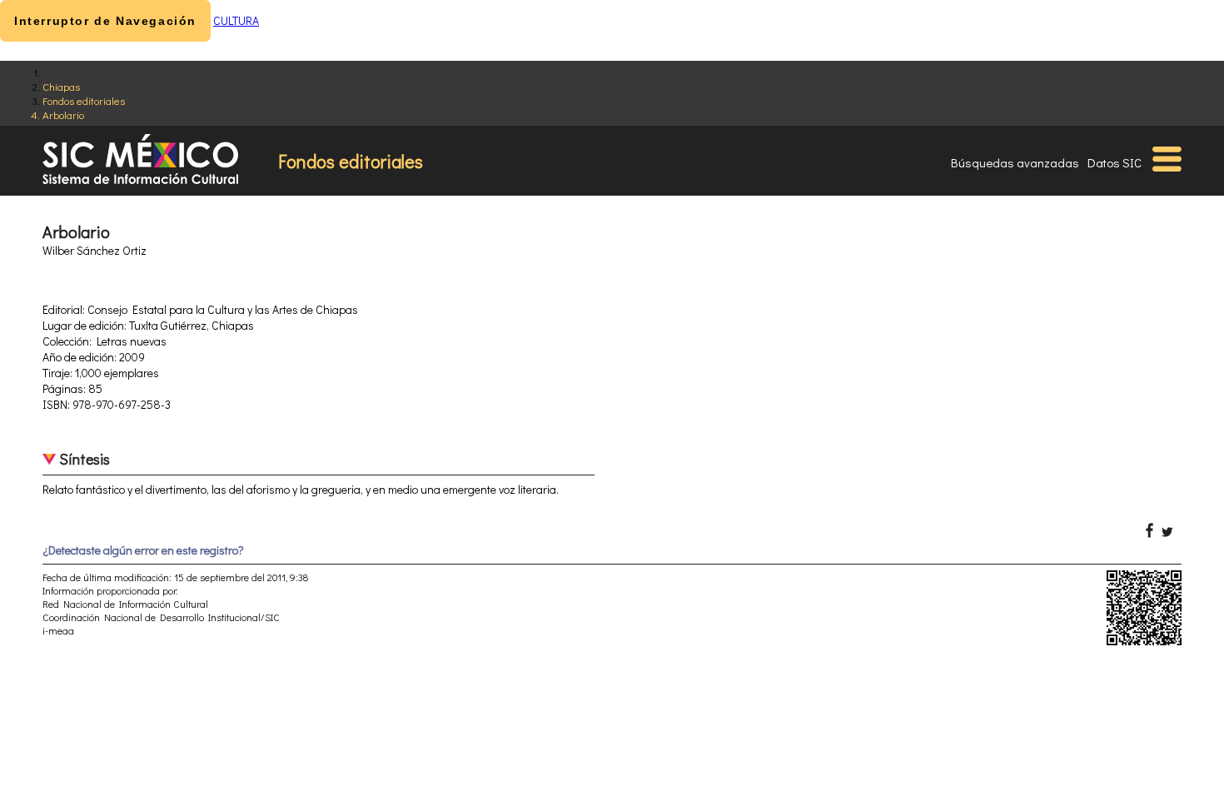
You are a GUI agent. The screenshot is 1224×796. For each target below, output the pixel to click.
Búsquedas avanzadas (1015, 162)
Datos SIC (1114, 162)
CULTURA (236, 20)
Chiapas (61, 86)
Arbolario (63, 114)
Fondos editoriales (83, 100)
